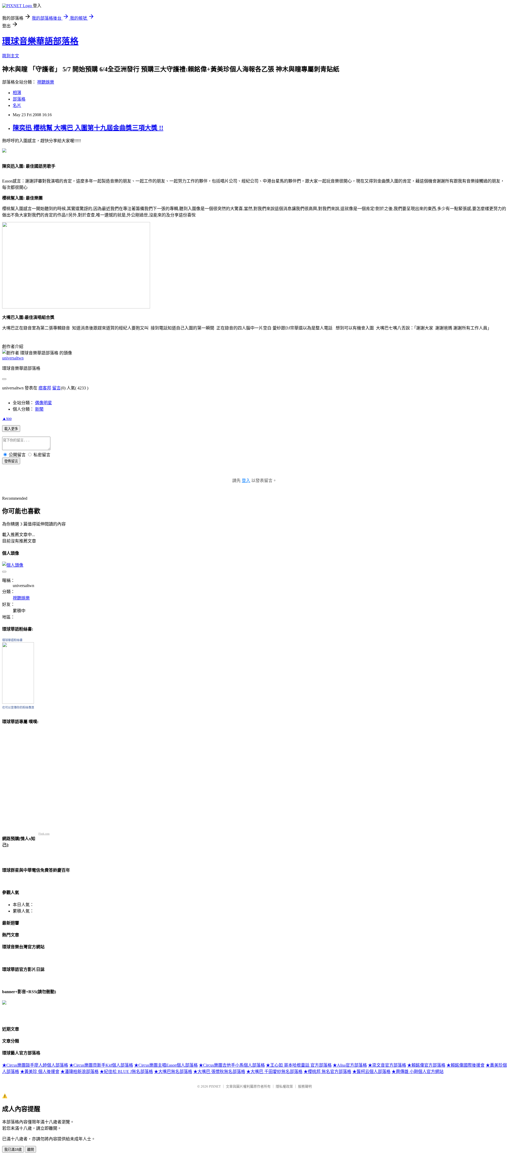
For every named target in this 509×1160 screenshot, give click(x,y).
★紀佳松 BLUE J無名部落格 (126, 1071)
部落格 (19, 99)
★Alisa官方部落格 (350, 1065)
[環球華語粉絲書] (18, 702)
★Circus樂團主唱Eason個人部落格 (166, 1065)
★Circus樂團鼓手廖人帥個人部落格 (35, 1065)
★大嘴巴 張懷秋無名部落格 (219, 1071)
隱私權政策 (284, 1086)
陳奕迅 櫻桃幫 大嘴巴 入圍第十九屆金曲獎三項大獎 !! (88, 127)
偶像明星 (43, 403)
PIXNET (215, 1086)
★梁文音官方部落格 (387, 1065)
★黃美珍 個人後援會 (39, 1071)
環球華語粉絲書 (12, 640)
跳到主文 (10, 56)
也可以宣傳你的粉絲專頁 (18, 707)
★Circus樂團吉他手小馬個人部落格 (232, 1065)
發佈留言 (11, 461)
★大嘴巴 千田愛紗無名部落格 (274, 1071)
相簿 (17, 92)
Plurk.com (44, 833)
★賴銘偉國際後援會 (465, 1065)
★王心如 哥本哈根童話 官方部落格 (299, 1065)
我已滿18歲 (13, 1150)
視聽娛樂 (45, 82)
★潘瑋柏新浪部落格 (79, 1071)
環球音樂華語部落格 (40, 41)
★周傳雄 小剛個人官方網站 (418, 1071)
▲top (7, 418)
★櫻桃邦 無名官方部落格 (327, 1071)
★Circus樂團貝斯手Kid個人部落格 (101, 1065)
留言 (56, 388)
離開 (30, 1150)
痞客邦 (44, 388)
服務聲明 (305, 1086)
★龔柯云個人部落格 (371, 1071)
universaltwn (13, 358)
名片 (17, 105)
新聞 (39, 409)
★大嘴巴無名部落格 (173, 1071)
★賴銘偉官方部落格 (426, 1065)
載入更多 (11, 429)
